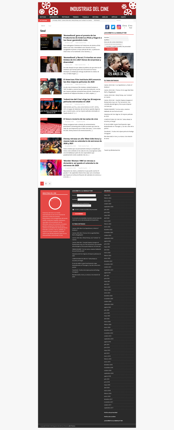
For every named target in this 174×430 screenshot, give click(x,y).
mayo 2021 (107, 281)
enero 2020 (107, 327)
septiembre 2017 (108, 408)
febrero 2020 (107, 324)
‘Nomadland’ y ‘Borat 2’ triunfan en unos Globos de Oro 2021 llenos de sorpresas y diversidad (82, 59)
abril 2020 (106, 318)
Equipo (123, 17)
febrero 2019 (107, 359)
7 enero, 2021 (68, 104)
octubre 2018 (107, 370)
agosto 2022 (107, 241)
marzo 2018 (107, 390)
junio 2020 (107, 313)
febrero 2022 (107, 255)
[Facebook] (107, 27)
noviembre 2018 (108, 367)
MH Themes (72, 426)
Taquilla (85, 17)
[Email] (124, 27)
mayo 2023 (107, 215)
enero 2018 (107, 396)
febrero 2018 (107, 393)
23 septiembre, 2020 (70, 146)
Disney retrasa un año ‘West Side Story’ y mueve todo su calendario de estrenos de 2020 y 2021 (82, 141)
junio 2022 (107, 244)
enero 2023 (107, 227)
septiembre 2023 (108, 206)
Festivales (65, 17)
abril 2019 (106, 353)
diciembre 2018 (108, 364)
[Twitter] (113, 27)
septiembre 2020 (108, 304)
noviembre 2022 (108, 232)
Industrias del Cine (80, 104)
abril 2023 (106, 218)
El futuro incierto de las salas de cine (80, 119)
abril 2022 (106, 250)
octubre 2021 (107, 267)
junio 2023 (107, 212)
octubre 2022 (107, 235)
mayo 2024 (107, 195)
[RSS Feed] (130, 27)
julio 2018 (106, 379)
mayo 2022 (107, 247)
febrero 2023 (107, 224)
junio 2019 (107, 347)
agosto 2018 (107, 376)
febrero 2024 (107, 198)
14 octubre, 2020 (69, 121)
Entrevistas (54, 17)
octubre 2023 (107, 204)
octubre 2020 (107, 301)
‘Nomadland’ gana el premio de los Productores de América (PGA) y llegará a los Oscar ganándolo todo (82, 37)
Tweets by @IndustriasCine (112, 150)
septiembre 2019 (108, 339)
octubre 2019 (107, 336)
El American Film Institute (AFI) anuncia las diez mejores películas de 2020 (82, 80)
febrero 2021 (107, 290)
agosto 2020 (107, 307)
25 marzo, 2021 (69, 42)
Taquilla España (80, 121)
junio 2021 (107, 278)
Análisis (105, 17)
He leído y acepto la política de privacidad (118, 46)
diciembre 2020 (108, 296)
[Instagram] (119, 27)
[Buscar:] (125, 20)
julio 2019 (106, 344)
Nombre (106, 37)
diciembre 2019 (108, 330)
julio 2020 (106, 310)
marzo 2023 (107, 221)
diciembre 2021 (108, 261)
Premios (76, 17)
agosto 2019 (107, 342)
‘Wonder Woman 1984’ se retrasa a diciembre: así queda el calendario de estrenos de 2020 (80, 163)
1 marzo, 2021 (68, 65)
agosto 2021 (107, 272)
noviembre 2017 (108, 402)
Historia (95, 17)
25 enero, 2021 (69, 84)
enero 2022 (107, 258)
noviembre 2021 (108, 264)
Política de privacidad (110, 412)
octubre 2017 (107, 405)
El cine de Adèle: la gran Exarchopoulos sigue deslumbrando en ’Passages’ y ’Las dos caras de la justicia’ (119, 126)
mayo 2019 (107, 350)
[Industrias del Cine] (87, 14)
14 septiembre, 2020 (70, 168)
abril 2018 (106, 387)
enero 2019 (107, 362)
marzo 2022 (107, 252)
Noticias (43, 17)
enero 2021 (107, 293)
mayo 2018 (107, 385)
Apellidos (106, 40)
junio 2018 (107, 382)
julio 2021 (106, 275)
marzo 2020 (107, 321)
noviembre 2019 (108, 333)
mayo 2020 (107, 316)
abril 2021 (106, 284)
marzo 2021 (107, 287)
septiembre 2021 (108, 270)
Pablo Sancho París (80, 42)
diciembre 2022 (108, 229)
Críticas (114, 17)
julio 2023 (106, 209)
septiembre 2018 (108, 373)
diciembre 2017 (108, 399)
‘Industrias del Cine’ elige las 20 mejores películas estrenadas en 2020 (82, 100)
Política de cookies (110, 416)
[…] (90, 51)
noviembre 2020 (108, 298)
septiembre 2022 (108, 238)
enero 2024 (107, 201)
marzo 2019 (107, 356)
